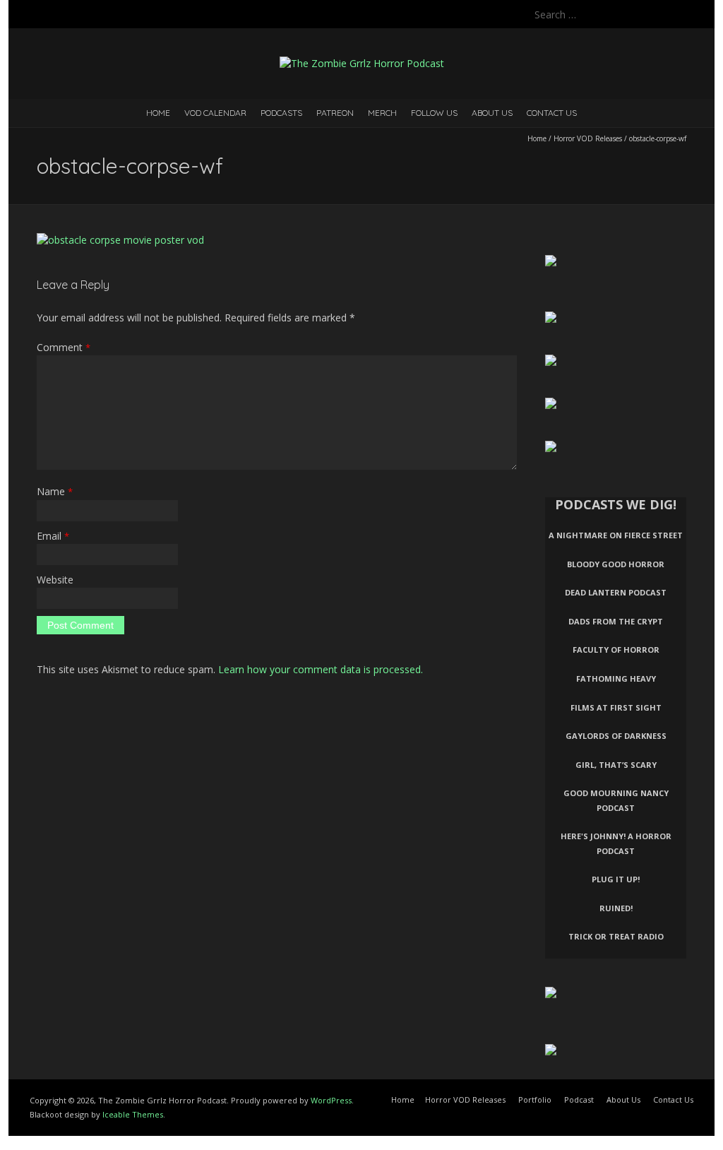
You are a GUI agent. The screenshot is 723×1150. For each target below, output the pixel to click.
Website (55, 579)
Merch (382, 112)
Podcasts (281, 112)
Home (158, 112)
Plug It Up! (616, 879)
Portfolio (534, 1099)
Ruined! (616, 908)
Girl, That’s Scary (616, 764)
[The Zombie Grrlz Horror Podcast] (362, 63)
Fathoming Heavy (616, 678)
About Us (492, 112)
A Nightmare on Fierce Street (616, 535)
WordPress (331, 1100)
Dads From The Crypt (615, 621)
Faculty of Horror (616, 649)
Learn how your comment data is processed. (320, 669)
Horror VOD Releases (588, 138)
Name (55, 491)
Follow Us (434, 112)
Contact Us (552, 112)
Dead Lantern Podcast (616, 592)
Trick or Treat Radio (616, 936)
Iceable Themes (132, 1114)
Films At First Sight (616, 707)
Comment (63, 347)
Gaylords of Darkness (616, 735)
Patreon (335, 112)
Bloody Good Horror (615, 564)
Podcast (579, 1099)
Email (53, 536)
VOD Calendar (215, 112)
